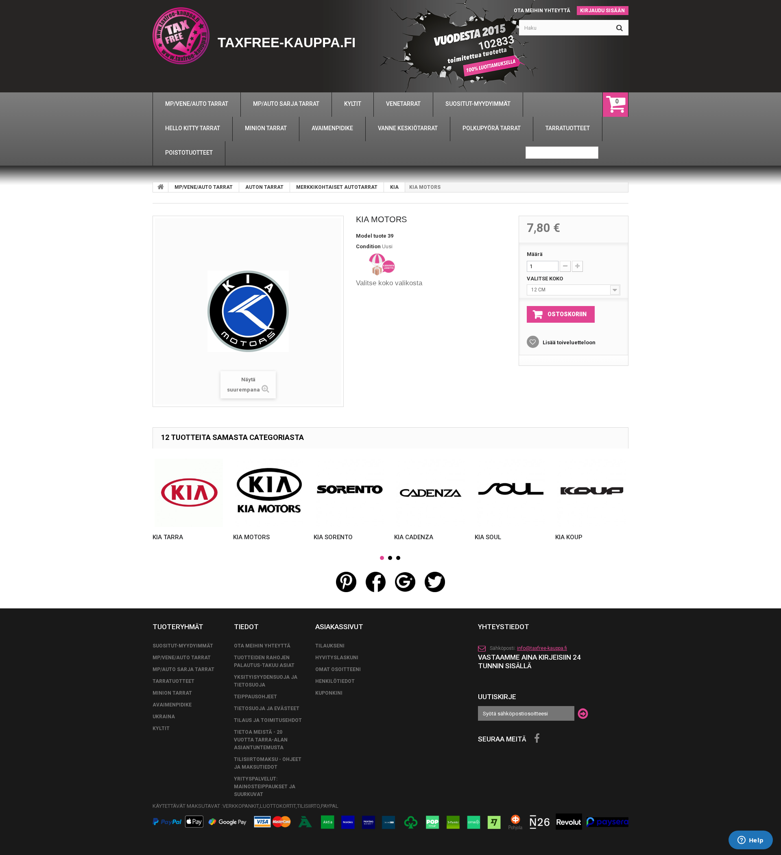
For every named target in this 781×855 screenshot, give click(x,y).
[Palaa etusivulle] (160, 187)
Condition (368, 246)
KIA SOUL (488, 537)
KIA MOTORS (251, 537)
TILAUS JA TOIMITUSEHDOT (268, 720)
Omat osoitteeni (338, 669)
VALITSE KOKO (545, 279)
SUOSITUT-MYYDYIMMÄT (183, 646)
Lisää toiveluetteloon (568, 342)
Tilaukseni (330, 646)
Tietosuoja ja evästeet (266, 708)
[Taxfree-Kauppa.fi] (181, 35)
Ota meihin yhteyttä (542, 10)
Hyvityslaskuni (336, 657)
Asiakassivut (339, 627)
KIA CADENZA (413, 537)
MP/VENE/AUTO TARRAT (204, 187)
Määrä (535, 254)
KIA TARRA (168, 537)
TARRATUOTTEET (173, 681)
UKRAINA (164, 716)
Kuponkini (329, 693)
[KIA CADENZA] (430, 493)
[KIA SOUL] (511, 493)
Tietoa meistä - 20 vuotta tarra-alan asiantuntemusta (261, 739)
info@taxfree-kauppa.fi (542, 648)
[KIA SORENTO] (350, 493)
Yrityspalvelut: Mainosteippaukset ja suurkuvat (264, 786)
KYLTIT (161, 728)
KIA (394, 187)
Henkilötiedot (335, 681)
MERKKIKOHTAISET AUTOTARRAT (336, 187)
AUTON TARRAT (264, 187)
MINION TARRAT (172, 693)
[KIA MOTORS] (269, 493)
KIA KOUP (568, 537)
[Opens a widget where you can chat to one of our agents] (750, 841)
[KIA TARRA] (189, 493)
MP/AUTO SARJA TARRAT (183, 669)
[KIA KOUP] (591, 493)
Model (364, 236)
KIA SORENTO (333, 537)
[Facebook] (537, 738)
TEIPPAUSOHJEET (255, 697)
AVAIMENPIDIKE (172, 705)
